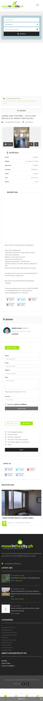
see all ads (15, 334)
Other (9, 444)
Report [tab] (27, 423)
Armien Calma (17, 328)
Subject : (8, 370)
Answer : (8, 396)
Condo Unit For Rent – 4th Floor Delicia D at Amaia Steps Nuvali (19, 117)
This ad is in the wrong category (17, 439)
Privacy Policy (6, 663)
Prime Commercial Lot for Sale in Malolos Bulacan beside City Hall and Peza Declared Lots (26, 594)
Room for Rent (6, 645)
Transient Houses (7, 647)
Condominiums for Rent (14, 98)
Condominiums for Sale (9, 635)
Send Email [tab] (13, 348)
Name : (7, 355)
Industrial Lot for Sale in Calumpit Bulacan (25, 578)
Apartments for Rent (8, 627)
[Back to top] (36, 688)
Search (23, 34)
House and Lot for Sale (9, 640)
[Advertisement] (21, 68)
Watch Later (14, 423)
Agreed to (17, 404)
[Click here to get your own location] (37, 29)
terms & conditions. (20, 404)
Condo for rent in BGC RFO (30, 518)
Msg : (6, 377)
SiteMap (4, 661)
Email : (7, 363)
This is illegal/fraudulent (15, 432)
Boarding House (7, 630)
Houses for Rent (7, 642)
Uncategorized (6, 650)
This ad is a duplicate (14, 437)
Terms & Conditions (8, 666)
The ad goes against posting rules (18, 442)
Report (21, 449)
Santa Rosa (29, 122)
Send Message (21, 408)
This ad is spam (12, 434)
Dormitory (5, 637)
